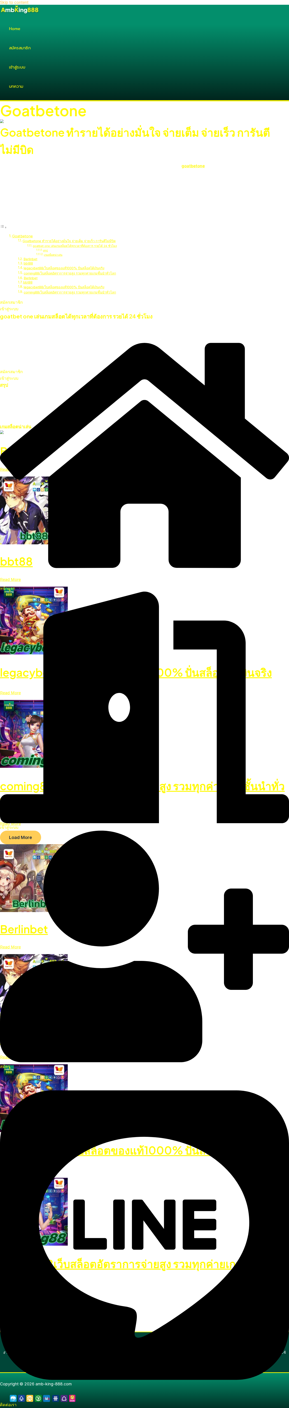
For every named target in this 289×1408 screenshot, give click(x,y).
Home (14, 29)
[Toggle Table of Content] (3, 227)
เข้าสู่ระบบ (17, 67)
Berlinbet (30, 259)
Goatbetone (22, 236)
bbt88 (28, 263)
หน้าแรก (7, 588)
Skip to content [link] (14, 2)
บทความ (16, 86)
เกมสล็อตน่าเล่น (53, 254)
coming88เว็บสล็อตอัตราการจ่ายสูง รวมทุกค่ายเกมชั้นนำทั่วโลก (70, 273)
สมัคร (5, 1066)
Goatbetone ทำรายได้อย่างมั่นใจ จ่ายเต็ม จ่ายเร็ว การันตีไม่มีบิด (69, 241)
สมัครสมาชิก (20, 48)
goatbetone (193, 166)
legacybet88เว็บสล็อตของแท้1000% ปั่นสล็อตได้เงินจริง (64, 268)
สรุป (45, 250)
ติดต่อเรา (8, 1404)
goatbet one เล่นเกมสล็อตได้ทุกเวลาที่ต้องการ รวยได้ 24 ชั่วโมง (75, 246)
